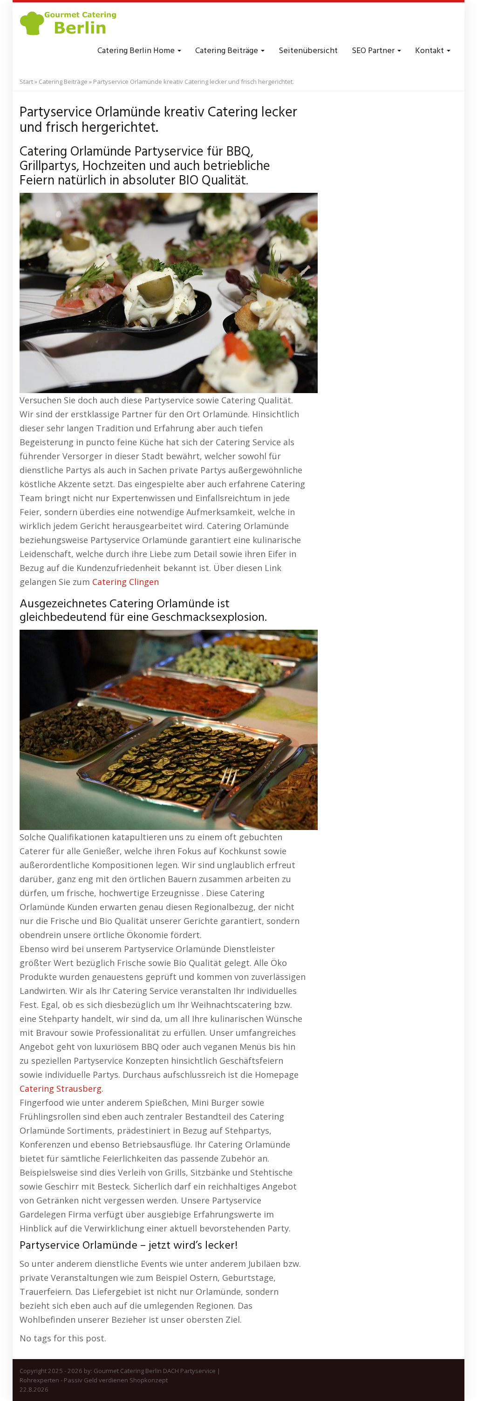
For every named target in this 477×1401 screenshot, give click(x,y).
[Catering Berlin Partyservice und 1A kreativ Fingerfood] (69, 23)
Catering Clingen (125, 581)
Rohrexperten (39, 1380)
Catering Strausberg (61, 1088)
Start (26, 81)
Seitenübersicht (308, 51)
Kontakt (430, 51)
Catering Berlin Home (137, 51)
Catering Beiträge (227, 51)
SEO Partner (374, 51)
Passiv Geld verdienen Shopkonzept (116, 1380)
